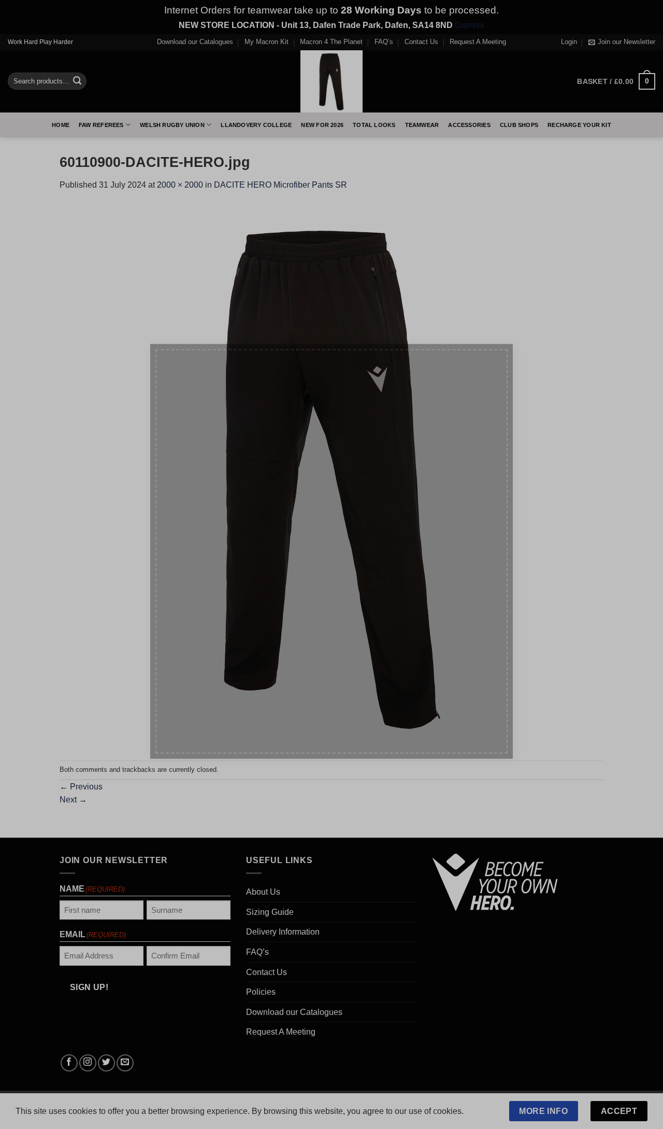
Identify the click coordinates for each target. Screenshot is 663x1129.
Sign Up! (216, 667)
